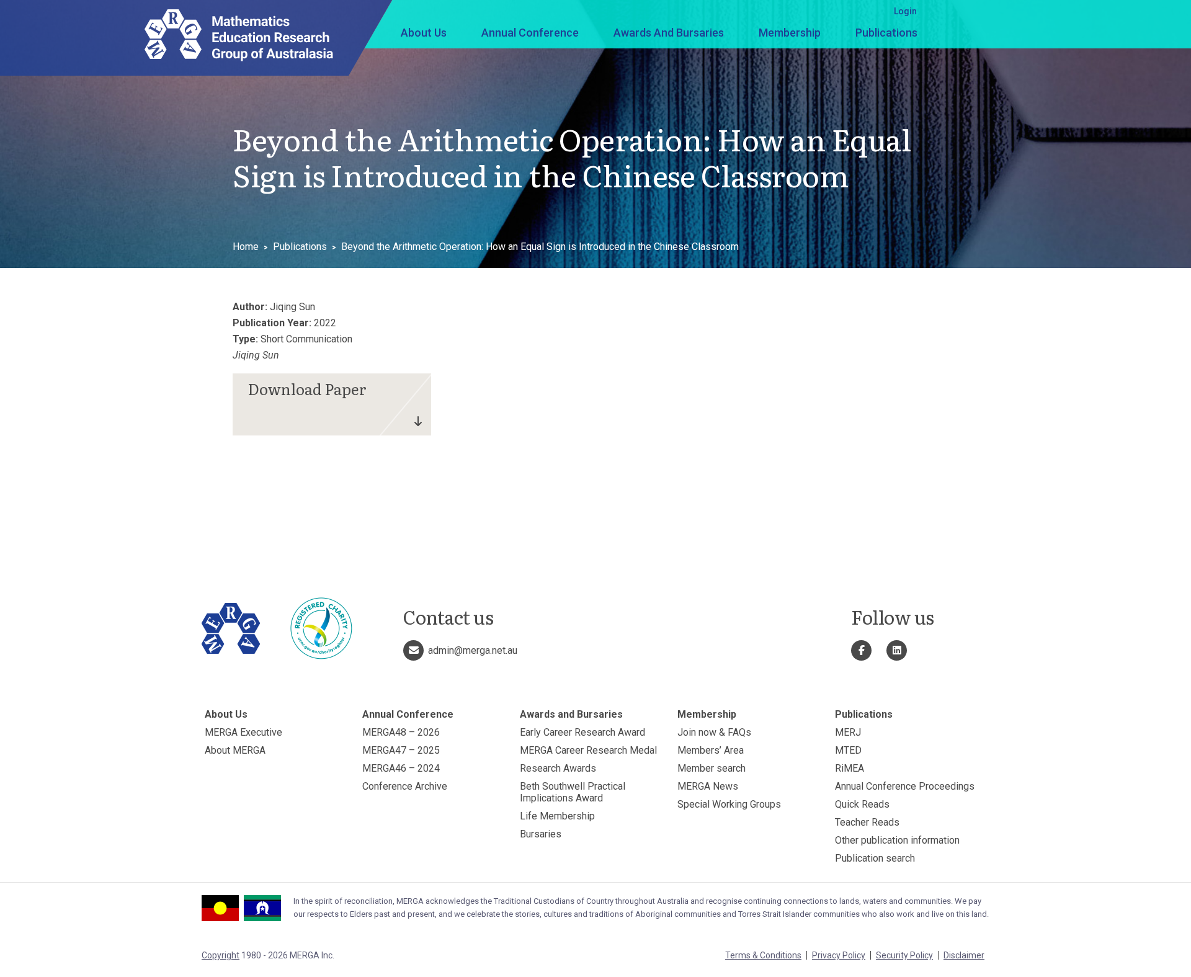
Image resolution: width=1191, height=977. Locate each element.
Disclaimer (963, 955)
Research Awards (558, 768)
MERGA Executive (243, 732)
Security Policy (904, 955)
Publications (886, 32)
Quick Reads (862, 804)
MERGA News (707, 786)
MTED (848, 750)
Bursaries (540, 834)
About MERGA (235, 750)
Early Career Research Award (582, 732)
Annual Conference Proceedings (905, 786)
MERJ (848, 732)
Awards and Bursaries (668, 32)
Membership (790, 32)
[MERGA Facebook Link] (861, 650)
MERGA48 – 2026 (401, 732)
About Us (424, 32)
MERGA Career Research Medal (588, 750)
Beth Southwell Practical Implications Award (572, 792)
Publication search (875, 858)
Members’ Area (710, 750)
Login (905, 11)
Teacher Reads (867, 822)
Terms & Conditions (763, 955)
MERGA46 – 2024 (401, 768)
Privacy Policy (838, 955)
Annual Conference (530, 32)
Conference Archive (404, 786)
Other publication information (897, 840)
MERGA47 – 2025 (401, 750)
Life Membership (557, 816)
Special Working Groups (729, 804)
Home (246, 246)
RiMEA (849, 768)
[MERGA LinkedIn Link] (896, 650)
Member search (711, 768)
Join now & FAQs (714, 732)
